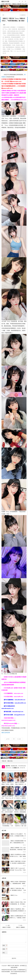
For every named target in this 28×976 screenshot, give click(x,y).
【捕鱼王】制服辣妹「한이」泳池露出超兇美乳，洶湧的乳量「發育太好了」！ (18, 849)
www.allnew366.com (20, 703)
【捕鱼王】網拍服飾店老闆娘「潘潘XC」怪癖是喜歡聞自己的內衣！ (18, 842)
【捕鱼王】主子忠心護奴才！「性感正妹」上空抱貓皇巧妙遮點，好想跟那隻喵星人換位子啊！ (18, 835)
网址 (4, 952)
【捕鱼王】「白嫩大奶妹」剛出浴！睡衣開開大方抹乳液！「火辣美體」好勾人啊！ (18, 890)
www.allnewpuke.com (7, 708)
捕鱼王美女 (8, 4)
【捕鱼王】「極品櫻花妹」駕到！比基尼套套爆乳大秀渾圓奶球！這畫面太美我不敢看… (18, 910)
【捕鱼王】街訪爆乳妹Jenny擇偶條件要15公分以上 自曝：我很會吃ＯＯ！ (18, 856)
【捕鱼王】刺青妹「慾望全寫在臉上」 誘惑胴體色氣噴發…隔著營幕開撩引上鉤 (18, 883)
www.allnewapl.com (17, 711)
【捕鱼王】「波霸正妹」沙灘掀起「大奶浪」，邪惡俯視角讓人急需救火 (7, 784)
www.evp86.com (18, 696)
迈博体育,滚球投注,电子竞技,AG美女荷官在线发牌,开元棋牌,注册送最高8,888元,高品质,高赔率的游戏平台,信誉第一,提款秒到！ (13, 93)
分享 (20, 739)
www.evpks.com (18, 693)
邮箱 (5, 949)
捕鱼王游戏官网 (5, 732)
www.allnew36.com (20, 699)
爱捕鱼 (15, 767)
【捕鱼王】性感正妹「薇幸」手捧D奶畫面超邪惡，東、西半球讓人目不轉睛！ (18, 904)
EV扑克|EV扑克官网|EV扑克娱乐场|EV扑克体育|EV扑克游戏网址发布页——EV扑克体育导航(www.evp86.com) (13, 86)
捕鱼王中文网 (5, 1)
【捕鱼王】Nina (13, 895)
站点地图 (22, 965)
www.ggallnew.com (19, 714)
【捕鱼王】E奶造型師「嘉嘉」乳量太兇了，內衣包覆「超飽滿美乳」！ (20, 784)
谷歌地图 (15, 967)
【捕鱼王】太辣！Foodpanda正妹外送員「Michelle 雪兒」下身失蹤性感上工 (18, 870)
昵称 (5, 945)
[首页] (26, 965)
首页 (3, 4)
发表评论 (23, 15)
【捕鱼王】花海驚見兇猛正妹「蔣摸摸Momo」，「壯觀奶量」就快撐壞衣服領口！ (18, 917)
